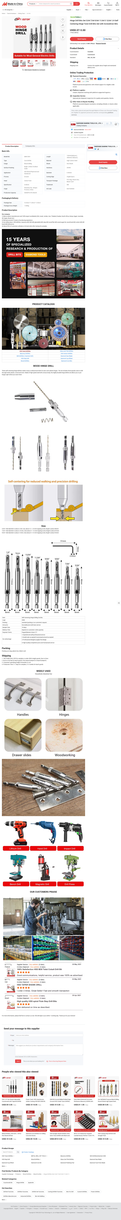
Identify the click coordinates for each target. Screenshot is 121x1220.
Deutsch (57, 1208)
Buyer (77, 10)
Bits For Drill (69, 1192)
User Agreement (71, 1212)
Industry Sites (72, 1206)
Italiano (51, 1208)
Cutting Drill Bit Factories (55, 1192)
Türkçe (97, 1208)
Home (3, 13)
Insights (108, 1206)
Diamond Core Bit (36, 1163)
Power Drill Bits (95, 1192)
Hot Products (14, 1206)
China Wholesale (52, 1206)
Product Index (93, 1206)
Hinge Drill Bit (20, 1182)
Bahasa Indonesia (113, 1208)
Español (22, 1208)
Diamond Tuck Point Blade (97, 1163)
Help (86, 10)
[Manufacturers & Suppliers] (12, 4)
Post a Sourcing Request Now (56, 1061)
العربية (70, 1208)
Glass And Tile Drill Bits (67, 1159)
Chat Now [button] (108, 39)
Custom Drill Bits (82, 1192)
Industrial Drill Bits (26, 1196)
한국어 (76, 1208)
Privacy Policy (88, 1212)
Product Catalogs (28, 1152)
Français (36, 1208)
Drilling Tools (21, 13)
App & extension (97, 10)
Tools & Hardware (11, 13)
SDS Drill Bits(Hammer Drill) (98, 1156)
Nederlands (64, 1208)
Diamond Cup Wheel (8, 1163)
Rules (117, 10)
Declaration (80, 1212)
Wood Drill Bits (35, 1159)
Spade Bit (31, 1182)
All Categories (8, 10)
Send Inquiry (82, 39)
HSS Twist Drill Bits (7, 1156)
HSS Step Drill (6, 1159)
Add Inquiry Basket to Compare (34, 70)
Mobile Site (101, 1206)
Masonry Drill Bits (65, 1156)
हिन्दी (86, 1208)
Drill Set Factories (8, 1192)
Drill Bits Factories (22, 1192)
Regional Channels (83, 1206)
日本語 (81, 1208)
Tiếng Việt (103, 1208)
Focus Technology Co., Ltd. (48, 1212)
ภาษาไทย (91, 1208)
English (16, 1208)
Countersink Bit (7, 1182)
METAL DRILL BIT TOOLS (38, 1156)
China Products (24, 1206)
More (3, 1200)
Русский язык (43, 1208)
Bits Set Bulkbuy (40, 1196)
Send (18, 1061)
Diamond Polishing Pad (67, 1163)
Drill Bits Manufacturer (10, 1196)
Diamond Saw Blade (96, 1159)
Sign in (117, 5)
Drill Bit (28, 13)
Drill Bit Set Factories (38, 1192)
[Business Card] (116, 154)
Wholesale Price (63, 1206)
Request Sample (101, 43)
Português (29, 1208)
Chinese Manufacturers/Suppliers (38, 1206)
